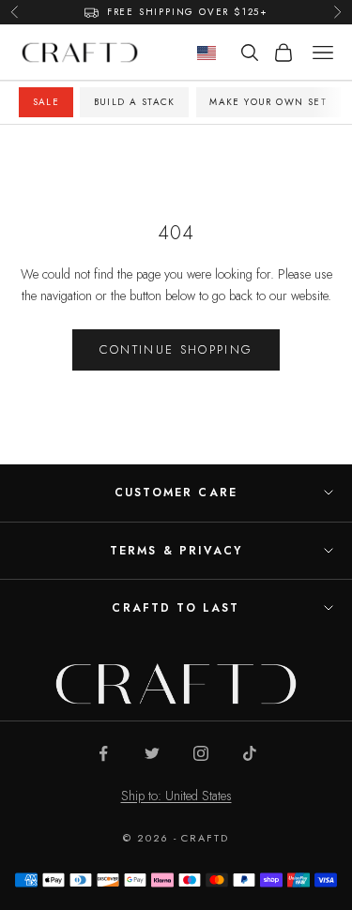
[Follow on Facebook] (103, 753)
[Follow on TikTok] (249, 753)
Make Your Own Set (268, 102)
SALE (46, 102)
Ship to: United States (176, 795)
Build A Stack (135, 102)
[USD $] (206, 53)
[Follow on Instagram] (200, 753)
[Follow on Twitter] (152, 753)
